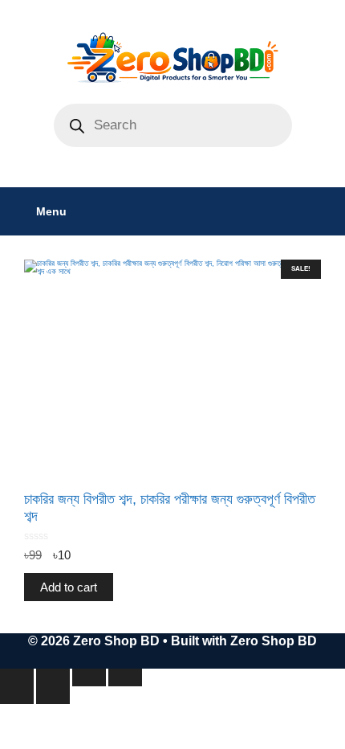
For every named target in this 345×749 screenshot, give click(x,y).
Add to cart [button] (68, 587)
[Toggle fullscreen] (53, 677)
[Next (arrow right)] (53, 695)
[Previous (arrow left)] (17, 695)
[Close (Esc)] (125, 677)
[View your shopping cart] (324, 211)
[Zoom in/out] (17, 677)
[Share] (89, 677)
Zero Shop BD (273, 641)
